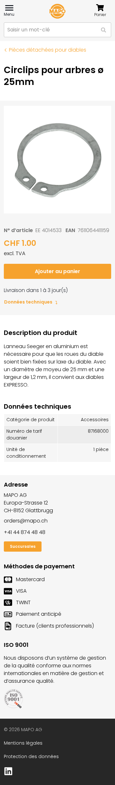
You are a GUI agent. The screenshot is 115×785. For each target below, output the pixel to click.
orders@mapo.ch (26, 520)
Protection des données (31, 756)
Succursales (22, 546)
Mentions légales (23, 743)
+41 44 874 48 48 (24, 532)
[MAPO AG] (57, 11)
